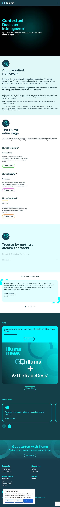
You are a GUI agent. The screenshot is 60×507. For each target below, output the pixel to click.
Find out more (8, 166)
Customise (9, 500)
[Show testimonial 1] (25, 306)
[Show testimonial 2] (28, 306)
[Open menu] (57, 3)
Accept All (28, 500)
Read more (29, 339)
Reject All (19, 500)
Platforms (6, 260)
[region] (19, 496)
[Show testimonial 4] (34, 306)
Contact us (30, 455)
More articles (30, 388)
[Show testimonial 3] (31, 306)
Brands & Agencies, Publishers (15, 254)
